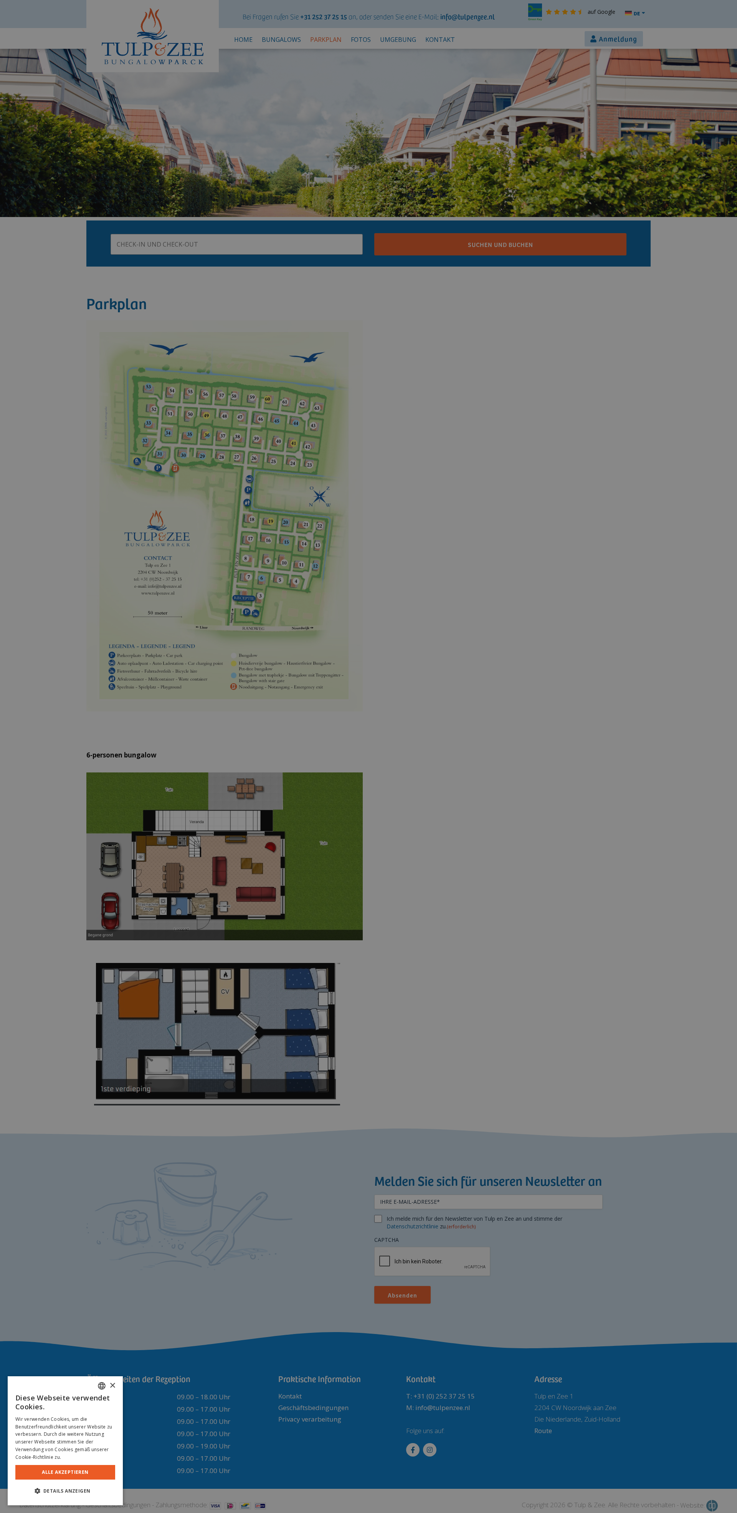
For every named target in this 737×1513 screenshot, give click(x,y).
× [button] (112, 1386)
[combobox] (102, 1386)
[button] (65, 1491)
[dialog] (65, 1440)
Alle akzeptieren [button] (65, 1472)
